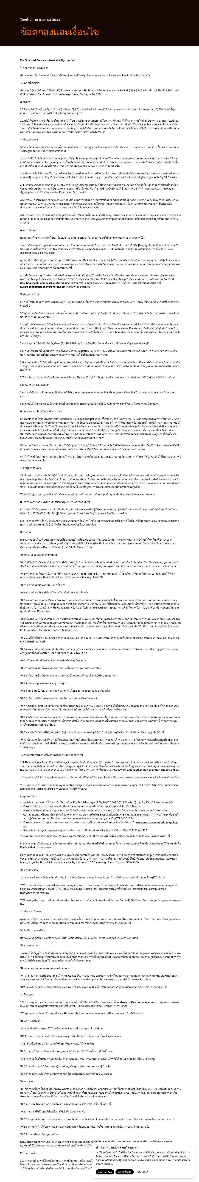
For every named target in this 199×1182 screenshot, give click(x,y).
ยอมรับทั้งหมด (105, 1172)
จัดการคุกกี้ (142, 1172)
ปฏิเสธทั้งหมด (124, 1172)
